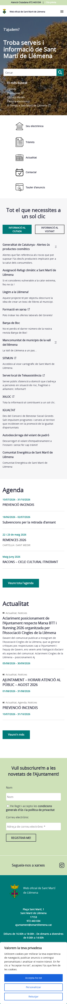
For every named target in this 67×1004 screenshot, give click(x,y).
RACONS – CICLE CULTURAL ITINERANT (30, 562)
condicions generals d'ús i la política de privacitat (30, 808)
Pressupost (13, 93)
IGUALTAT (9, 410)
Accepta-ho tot (33, 977)
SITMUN (8, 358)
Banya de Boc (11, 323)
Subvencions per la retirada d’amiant (29, 522)
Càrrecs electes (16, 97)
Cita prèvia (51, 2)
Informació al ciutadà (17, 229)
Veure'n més (16, 734)
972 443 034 (33, 920)
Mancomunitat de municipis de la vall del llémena (27, 342)
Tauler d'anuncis (35, 187)
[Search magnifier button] (60, 72)
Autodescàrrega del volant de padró (26, 435)
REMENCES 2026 (14, 540)
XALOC (7, 397)
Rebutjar (33, 996)
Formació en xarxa (14, 309)
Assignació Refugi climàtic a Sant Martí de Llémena (29, 272)
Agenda (11, 89)
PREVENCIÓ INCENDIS (18, 505)
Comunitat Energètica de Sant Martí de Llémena (28, 455)
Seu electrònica (34, 126)
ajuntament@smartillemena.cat (33, 924)
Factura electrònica (18, 101)
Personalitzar (33, 987)
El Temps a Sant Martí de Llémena (27, 105)
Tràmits (30, 142)
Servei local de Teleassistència (22, 375)
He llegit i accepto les (30, 808)
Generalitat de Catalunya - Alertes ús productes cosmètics (26, 247)
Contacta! (31, 172)
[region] (33, 973)
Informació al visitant (49, 229)
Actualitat (31, 157)
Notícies (22, 613)
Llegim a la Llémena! (16, 292)
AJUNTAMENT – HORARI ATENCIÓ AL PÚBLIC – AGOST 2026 (32, 682)
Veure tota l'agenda (21, 583)
